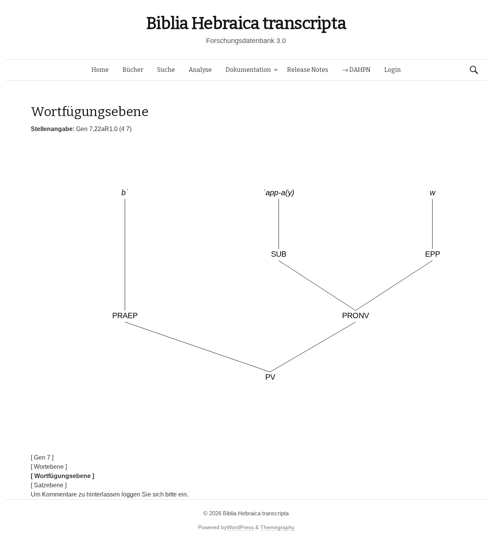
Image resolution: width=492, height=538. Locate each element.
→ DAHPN (356, 69)
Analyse (200, 69)
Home (100, 69)
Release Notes (307, 69)
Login (392, 69)
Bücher (133, 69)
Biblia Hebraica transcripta (246, 23)
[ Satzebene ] (48, 485)
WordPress (240, 527)
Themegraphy (277, 527)
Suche (166, 69)
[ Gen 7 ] (42, 457)
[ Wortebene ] (49, 466)
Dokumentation (248, 69)
